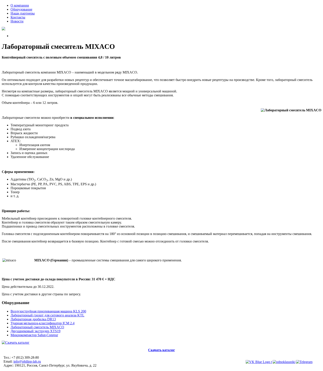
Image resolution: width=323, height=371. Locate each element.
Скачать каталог (161, 350)
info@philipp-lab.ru (27, 361)
